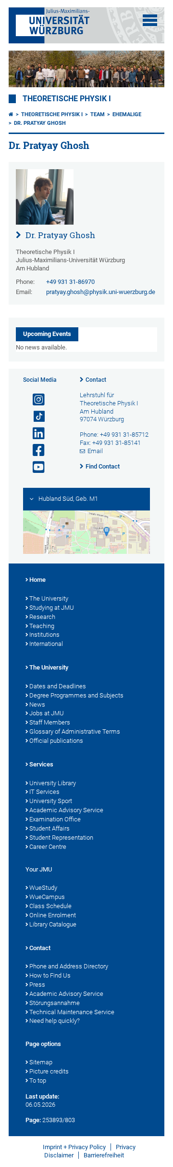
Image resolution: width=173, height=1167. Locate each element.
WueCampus (47, 896)
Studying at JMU (51, 607)
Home (37, 579)
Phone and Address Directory (68, 966)
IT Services (44, 791)
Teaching (41, 626)
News (37, 704)
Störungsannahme (54, 1002)
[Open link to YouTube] (34, 467)
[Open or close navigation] (150, 20)
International (46, 643)
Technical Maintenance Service (71, 1012)
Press (37, 984)
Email (95, 451)
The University (48, 598)
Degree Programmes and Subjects (76, 695)
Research (42, 616)
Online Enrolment (52, 915)
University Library (52, 783)
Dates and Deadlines (57, 686)
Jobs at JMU (46, 713)
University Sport (50, 801)
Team (97, 114)
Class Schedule (50, 906)
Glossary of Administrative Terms (74, 731)
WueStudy (43, 887)
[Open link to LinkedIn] (34, 433)
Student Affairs (49, 828)
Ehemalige (126, 114)
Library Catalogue (52, 924)
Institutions (44, 634)
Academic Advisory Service (66, 810)
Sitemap (40, 1062)
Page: (33, 1120)
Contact (96, 379)
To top (37, 1080)
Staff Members (49, 722)
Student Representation (61, 837)
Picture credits (49, 1071)
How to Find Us (50, 975)
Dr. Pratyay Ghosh (40, 123)
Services (41, 764)
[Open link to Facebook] (34, 450)
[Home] (11, 114)
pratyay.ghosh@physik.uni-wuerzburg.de (100, 291)
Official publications (56, 740)
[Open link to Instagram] (34, 399)
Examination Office (55, 819)
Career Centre (47, 846)
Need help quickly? (54, 1020)
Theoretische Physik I (67, 98)
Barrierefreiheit (104, 1155)
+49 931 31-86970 (70, 281)
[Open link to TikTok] (34, 416)
